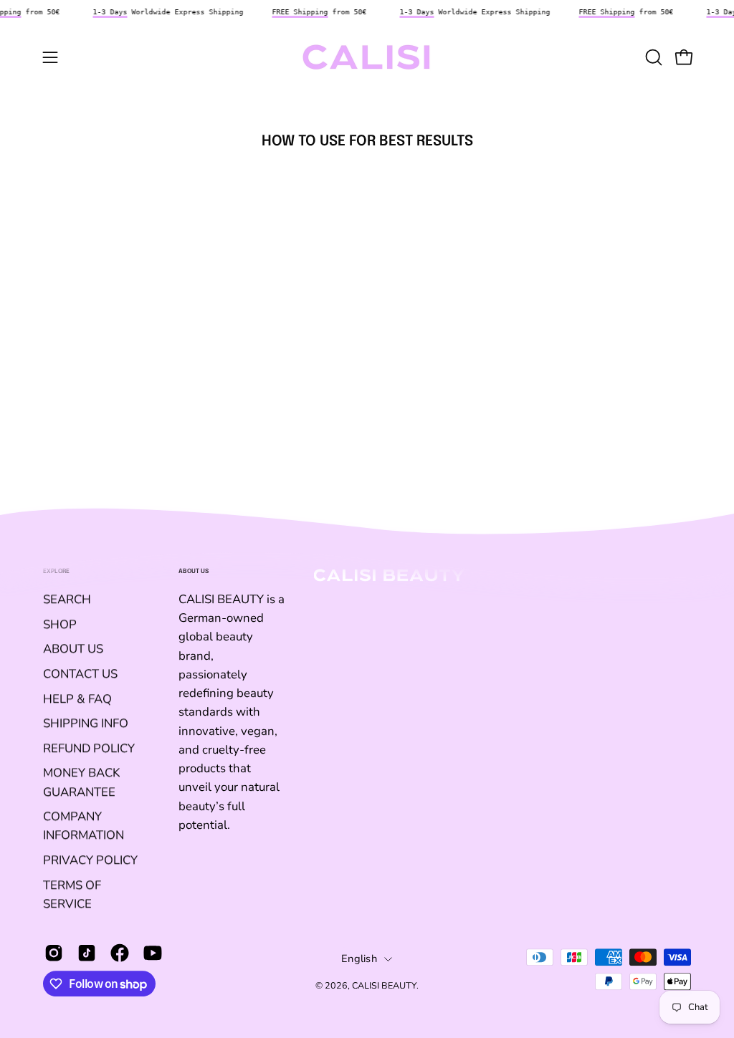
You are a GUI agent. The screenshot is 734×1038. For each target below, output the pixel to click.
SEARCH (67, 599)
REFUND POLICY (89, 748)
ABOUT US (73, 648)
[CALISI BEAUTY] (367, 57)
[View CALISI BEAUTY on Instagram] (54, 952)
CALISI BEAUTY (384, 985)
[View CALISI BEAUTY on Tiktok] (86, 952)
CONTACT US (80, 673)
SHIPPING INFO (85, 723)
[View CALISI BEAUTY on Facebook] (119, 952)
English (359, 958)
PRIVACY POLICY (90, 860)
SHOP (60, 624)
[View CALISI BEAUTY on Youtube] (152, 952)
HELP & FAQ (77, 699)
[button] (652, 57)
